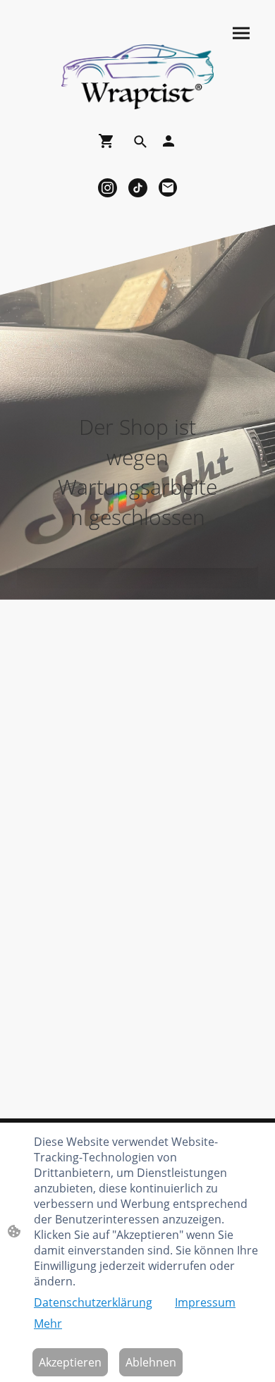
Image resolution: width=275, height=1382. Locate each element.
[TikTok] (137, 187)
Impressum (205, 1302)
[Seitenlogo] (137, 76)
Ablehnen (151, 1362)
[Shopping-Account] (168, 140)
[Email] (168, 187)
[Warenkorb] (109, 140)
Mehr (48, 1323)
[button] (140, 141)
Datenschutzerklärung (93, 1302)
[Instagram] (107, 187)
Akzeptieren (70, 1362)
